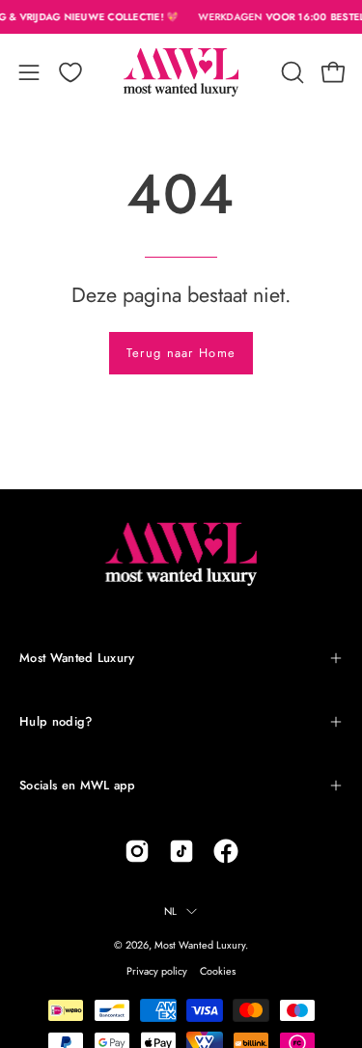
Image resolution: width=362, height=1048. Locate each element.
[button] (290, 72)
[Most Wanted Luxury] (181, 72)
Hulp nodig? (56, 721)
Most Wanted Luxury (77, 657)
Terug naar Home (181, 353)
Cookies (218, 971)
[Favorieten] (70, 72)
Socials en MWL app (77, 785)
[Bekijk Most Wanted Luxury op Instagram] (137, 851)
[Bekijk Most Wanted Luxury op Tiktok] (181, 851)
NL (170, 911)
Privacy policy (156, 971)
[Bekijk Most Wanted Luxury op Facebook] (225, 851)
